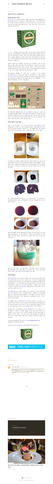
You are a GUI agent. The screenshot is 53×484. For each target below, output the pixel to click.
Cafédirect (11, 52)
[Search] (44, 3)
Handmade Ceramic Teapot (22, 372)
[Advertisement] (26, 406)
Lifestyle (15, 360)
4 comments (13, 469)
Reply (13, 374)
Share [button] (9, 358)
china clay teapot (15, 367)
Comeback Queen (19, 428)
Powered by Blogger (27, 477)
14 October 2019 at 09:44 (24, 367)
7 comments (17, 429)
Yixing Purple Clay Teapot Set (24, 370)
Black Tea (12, 360)
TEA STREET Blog (22, 3)
